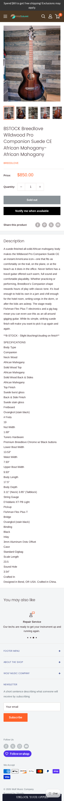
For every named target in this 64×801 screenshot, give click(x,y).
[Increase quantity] (40, 187)
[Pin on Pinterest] (44, 224)
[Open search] (43, 16)
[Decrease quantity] (21, 187)
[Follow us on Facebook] (6, 746)
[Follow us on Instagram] (19, 746)
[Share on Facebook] (37, 224)
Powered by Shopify (14, 793)
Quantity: (9, 186)
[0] (57, 16)
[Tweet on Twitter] (51, 224)
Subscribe (15, 717)
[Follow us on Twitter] (12, 746)
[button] (31, 797)
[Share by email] (57, 224)
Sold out (32, 199)
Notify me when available (32, 210)
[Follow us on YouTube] (26, 746)
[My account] (50, 16)
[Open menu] (5, 16)
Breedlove (11, 163)
